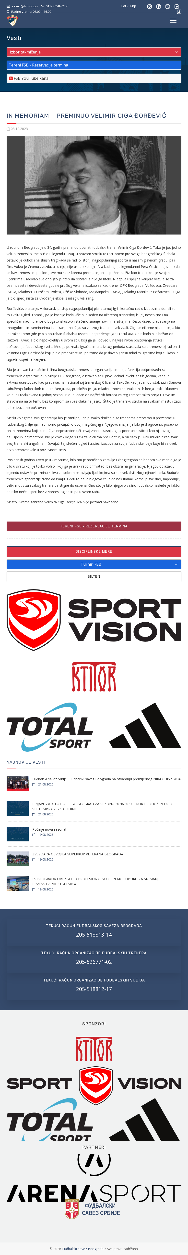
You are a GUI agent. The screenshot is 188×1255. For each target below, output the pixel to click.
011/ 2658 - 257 (56, 6)
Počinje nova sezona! (49, 829)
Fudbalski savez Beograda (83, 1248)
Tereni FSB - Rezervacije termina (94, 526)
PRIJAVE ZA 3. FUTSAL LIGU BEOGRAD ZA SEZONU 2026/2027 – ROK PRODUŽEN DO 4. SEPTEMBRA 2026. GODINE (102, 806)
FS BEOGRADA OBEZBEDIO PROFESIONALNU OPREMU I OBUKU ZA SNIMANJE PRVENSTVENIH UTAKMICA (96, 881)
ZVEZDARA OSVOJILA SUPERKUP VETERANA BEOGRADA (77, 854)
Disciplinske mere (94, 551)
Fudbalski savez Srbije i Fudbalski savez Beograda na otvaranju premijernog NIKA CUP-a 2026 (106, 779)
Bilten (94, 576)
